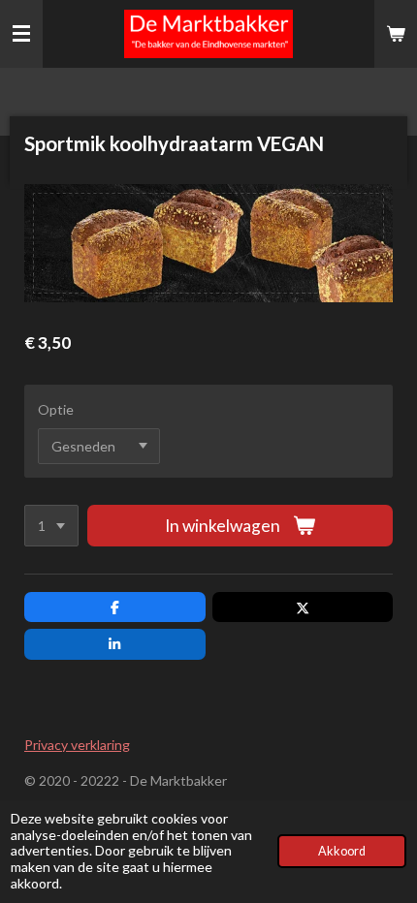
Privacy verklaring (77, 744)
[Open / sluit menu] (21, 34)
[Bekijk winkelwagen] (395, 34)
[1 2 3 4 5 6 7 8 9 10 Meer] (51, 526)
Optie (56, 409)
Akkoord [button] (342, 851)
